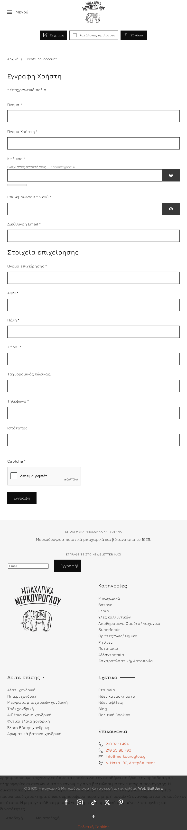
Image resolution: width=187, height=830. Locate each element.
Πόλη (13, 320)
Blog (102, 708)
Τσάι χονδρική (20, 708)
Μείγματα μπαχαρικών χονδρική (37, 702)
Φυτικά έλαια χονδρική (28, 721)
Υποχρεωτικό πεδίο (26, 89)
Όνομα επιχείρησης (27, 266)
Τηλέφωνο (18, 401)
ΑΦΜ (12, 293)
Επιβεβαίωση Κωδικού (29, 197)
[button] (17, 12)
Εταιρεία (106, 690)
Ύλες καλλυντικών (114, 617)
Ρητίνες (105, 642)
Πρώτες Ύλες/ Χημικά (118, 636)
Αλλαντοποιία (111, 654)
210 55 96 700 (118, 750)
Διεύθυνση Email (24, 224)
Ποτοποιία (108, 648)
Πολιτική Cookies (94, 826)
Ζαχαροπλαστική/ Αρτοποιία (125, 661)
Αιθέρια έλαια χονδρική (29, 715)
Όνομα (14, 104)
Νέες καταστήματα (116, 696)
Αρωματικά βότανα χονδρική (34, 733)
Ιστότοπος (17, 428)
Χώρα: (14, 347)
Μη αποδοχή (48, 818)
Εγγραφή (57, 35)
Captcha (16, 461)
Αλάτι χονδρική (21, 690)
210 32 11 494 (117, 744)
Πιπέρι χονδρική (22, 696)
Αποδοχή (14, 818)
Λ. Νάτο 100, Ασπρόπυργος (131, 762)
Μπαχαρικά (109, 598)
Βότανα (105, 604)
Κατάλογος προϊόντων (97, 35)
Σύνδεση (137, 35)
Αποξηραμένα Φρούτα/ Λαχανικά (129, 623)
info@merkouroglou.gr (126, 756)
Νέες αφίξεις (110, 702)
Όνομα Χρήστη (22, 131)
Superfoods (109, 629)
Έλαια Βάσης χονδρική (28, 727)
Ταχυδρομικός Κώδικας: (29, 374)
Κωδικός (16, 158)
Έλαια (103, 611)
